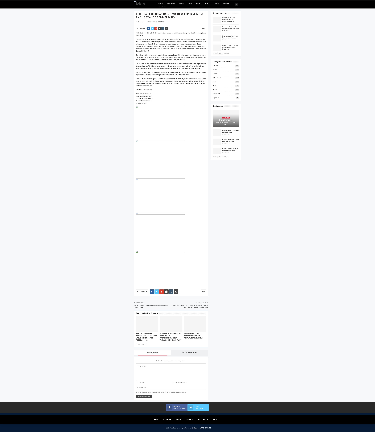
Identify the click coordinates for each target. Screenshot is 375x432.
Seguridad (216, 97)
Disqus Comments (190, 352)
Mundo (215, 89)
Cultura (178, 419)
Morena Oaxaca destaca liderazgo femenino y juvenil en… (230, 47)
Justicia (198, 3)
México (215, 85)
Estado (181, 3)
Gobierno (189, 419)
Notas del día (217, 77)
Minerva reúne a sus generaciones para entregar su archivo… (229, 19)
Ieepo (190, 3)
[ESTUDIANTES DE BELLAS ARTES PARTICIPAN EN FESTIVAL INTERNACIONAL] (195, 324)
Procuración (162, 7)
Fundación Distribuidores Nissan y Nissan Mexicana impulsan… (230, 28)
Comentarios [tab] (153, 352)
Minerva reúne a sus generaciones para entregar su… (226, 122)
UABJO (207, 3)
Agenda (160, 3)
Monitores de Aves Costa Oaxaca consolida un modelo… (230, 38)
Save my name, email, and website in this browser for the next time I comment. (162, 392)
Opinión (216, 3)
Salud (214, 81)
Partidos (226, 3)
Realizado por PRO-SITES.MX (201, 428)
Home (156, 419)
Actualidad (216, 65)
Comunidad (171, 3)
